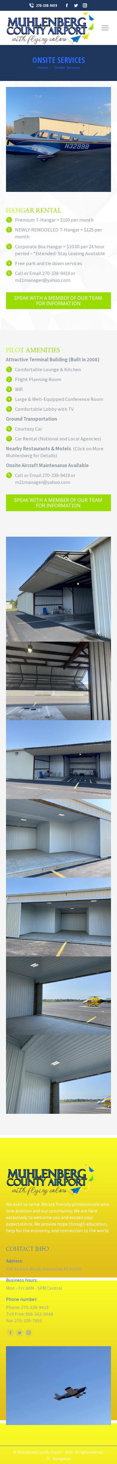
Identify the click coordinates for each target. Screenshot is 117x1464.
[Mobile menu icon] (105, 28)
